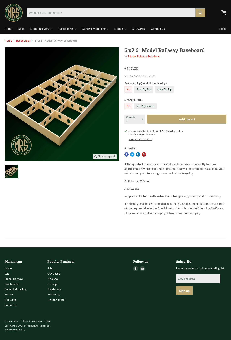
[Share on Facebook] (126, 154)
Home (8, 28)
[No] (128, 93)
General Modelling (94, 28)
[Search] (200, 12)
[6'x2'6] (11, 172)
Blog (48, 320)
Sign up (184, 291)
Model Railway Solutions (144, 56)
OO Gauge (53, 273)
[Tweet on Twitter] (132, 154)
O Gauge (52, 284)
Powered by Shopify (15, 329)
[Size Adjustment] (146, 110)
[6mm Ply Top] (144, 93)
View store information (140, 139)
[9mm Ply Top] (165, 93)
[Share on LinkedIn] (138, 154)
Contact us (158, 28)
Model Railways (40, 28)
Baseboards (66, 28)
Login (222, 28)
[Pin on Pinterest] (144, 154)
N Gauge (52, 278)
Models (119, 28)
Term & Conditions (32, 320)
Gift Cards (138, 28)
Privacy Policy (12, 320)
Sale (21, 28)
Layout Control (56, 299)
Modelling (53, 294)
